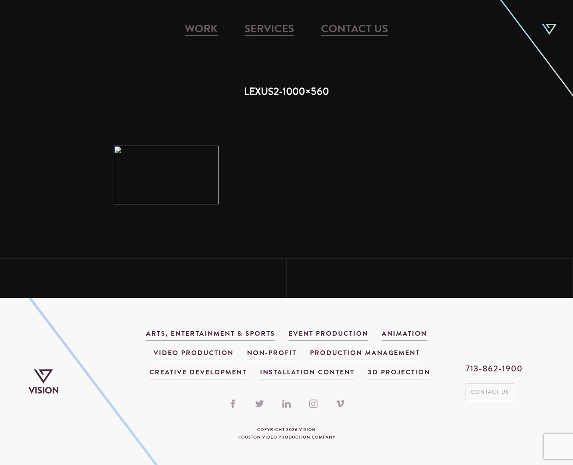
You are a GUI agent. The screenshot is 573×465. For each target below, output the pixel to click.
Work (201, 29)
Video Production (194, 353)
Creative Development (198, 372)
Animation (404, 334)
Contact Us (354, 29)
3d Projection (399, 372)
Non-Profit (272, 353)
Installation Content (307, 372)
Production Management (365, 353)
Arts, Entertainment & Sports (210, 334)
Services (269, 29)
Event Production (328, 334)
